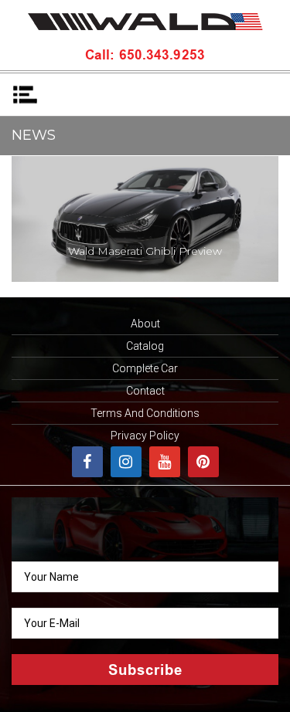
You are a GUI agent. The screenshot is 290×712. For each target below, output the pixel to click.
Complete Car (145, 368)
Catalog (145, 346)
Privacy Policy (145, 435)
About (145, 323)
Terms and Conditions (145, 413)
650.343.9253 (160, 56)
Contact (145, 391)
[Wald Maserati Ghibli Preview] (145, 218)
